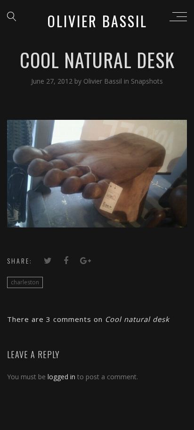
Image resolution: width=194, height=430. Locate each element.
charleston (25, 282)
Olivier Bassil (103, 81)
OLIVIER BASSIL (97, 20)
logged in (61, 376)
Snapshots (147, 81)
